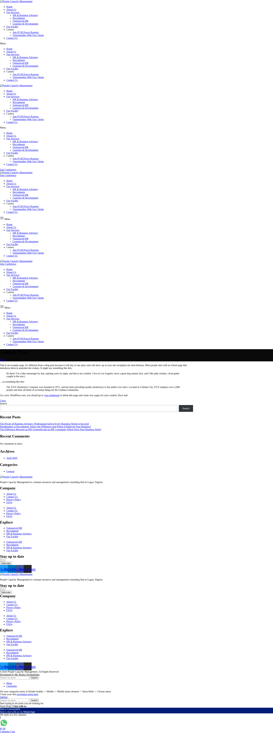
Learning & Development (25, 23)
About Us (11, 9)
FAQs (9, 502)
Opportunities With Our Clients (28, 35)
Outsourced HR (20, 21)
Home (9, 6)
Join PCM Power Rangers (26, 32)
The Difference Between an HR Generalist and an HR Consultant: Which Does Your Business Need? (50, 429)
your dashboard (52, 395)
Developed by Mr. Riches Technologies (19, 674)
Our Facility (12, 26)
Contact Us (12, 38)
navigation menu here (27, 694)
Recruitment (19, 18)
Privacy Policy (13, 499)
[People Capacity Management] (16, 1)
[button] (136, 43)
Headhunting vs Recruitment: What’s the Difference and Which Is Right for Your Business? (45, 426)
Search (3, 403)
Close (3, 400)
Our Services (12, 12)
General (10, 471)
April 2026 (11, 458)
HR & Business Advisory (25, 15)
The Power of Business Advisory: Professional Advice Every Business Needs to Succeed (44, 423)
